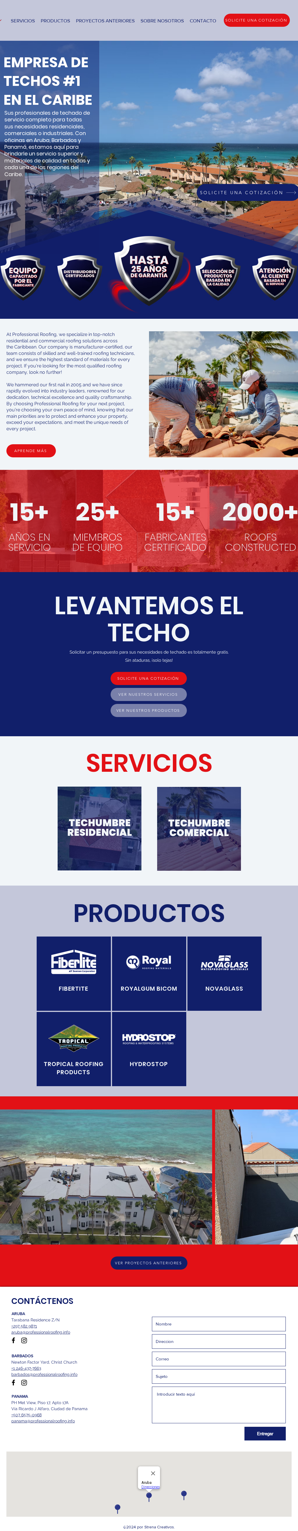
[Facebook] (13, 1340)
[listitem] (74, 974)
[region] (99, 828)
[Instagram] (24, 1340)
